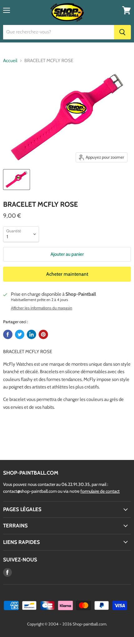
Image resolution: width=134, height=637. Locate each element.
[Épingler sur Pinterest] (43, 334)
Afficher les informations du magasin (41, 308)
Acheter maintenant (67, 274)
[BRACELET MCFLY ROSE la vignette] (16, 180)
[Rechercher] (122, 32)
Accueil (10, 60)
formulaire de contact (100, 491)
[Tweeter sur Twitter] (19, 334)
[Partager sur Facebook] (7, 334)
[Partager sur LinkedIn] (31, 334)
